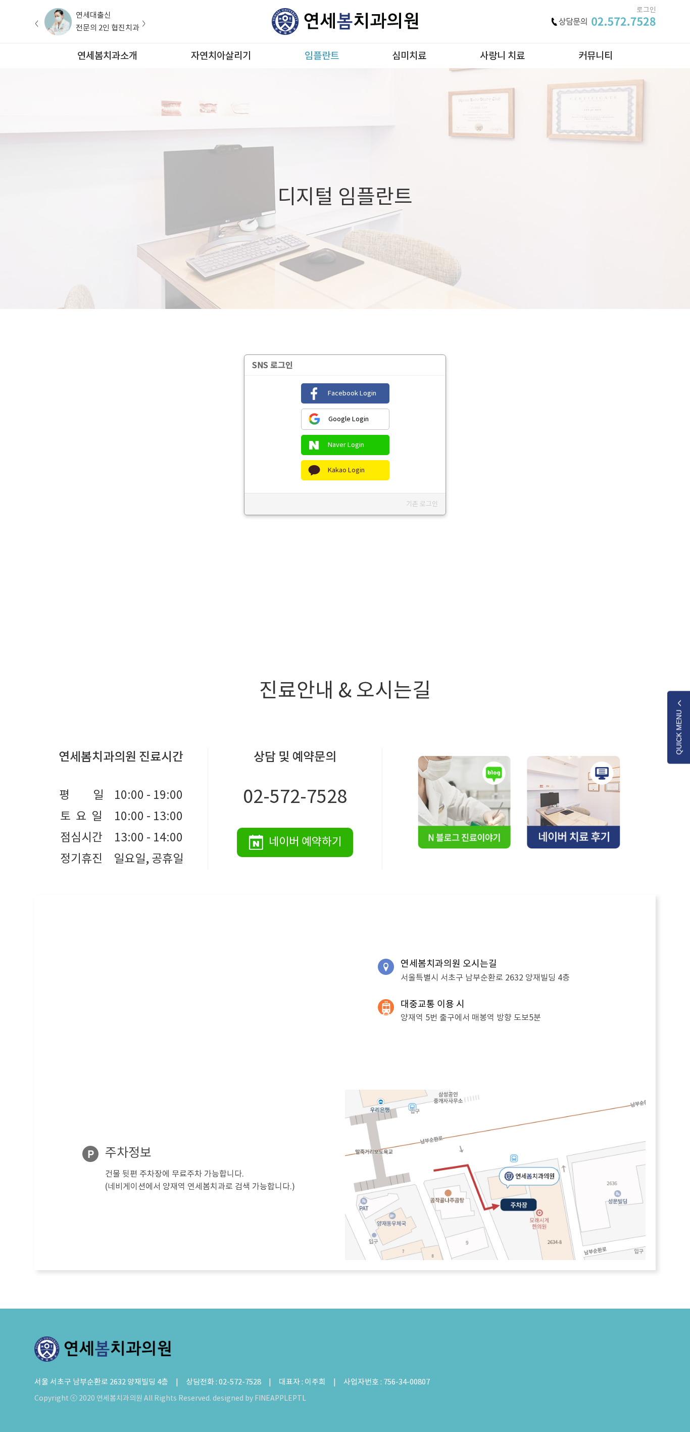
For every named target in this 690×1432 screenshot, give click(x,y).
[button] (36, 24)
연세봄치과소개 (107, 56)
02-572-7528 (295, 796)
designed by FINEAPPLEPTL (259, 1398)
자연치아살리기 (221, 56)
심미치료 (409, 56)
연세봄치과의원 (345, 21)
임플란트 (322, 56)
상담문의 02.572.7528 (604, 21)
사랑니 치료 (502, 56)
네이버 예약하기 (305, 841)
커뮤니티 (595, 56)
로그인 (646, 10)
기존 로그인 (422, 504)
